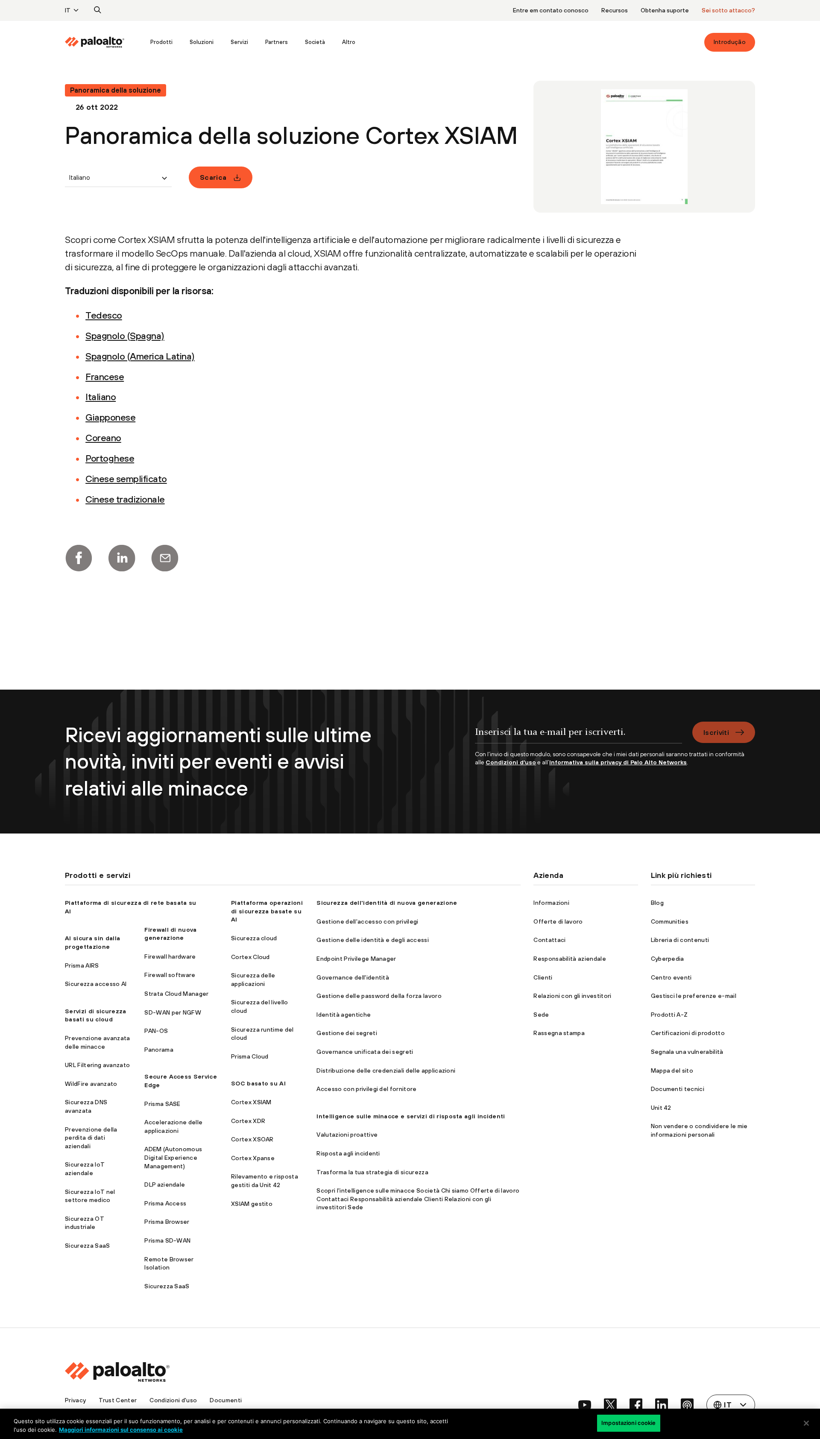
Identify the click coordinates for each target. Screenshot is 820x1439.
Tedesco (103, 315)
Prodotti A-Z (669, 1014)
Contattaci (549, 939)
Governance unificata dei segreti (364, 1051)
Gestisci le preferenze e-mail (693, 995)
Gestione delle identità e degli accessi (372, 939)
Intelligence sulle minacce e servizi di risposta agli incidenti (410, 1116)
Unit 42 (661, 1107)
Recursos (614, 10)
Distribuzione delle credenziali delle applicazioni (385, 1070)
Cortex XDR (248, 1120)
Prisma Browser (166, 1221)
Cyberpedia (667, 958)
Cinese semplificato (126, 478)
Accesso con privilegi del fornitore (366, 1088)
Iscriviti (716, 732)
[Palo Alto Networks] (95, 42)
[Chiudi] (806, 1423)
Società (315, 42)
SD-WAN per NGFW (172, 1012)
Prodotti (161, 42)
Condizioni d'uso (173, 1400)
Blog (657, 902)
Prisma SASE (162, 1103)
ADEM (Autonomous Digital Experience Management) (173, 1157)
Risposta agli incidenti (348, 1153)
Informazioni (551, 902)
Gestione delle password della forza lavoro (378, 995)
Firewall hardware (170, 956)
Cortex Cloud (250, 956)
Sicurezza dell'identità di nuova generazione (386, 902)
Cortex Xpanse (253, 1158)
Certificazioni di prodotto (688, 1033)
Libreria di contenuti (680, 939)
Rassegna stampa (559, 1033)
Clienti (542, 977)
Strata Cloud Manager (176, 993)
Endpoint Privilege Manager (356, 958)
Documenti (226, 1400)
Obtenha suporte (665, 10)
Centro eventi (671, 977)
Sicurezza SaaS (87, 1245)
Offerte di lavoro (558, 921)
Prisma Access (165, 1203)
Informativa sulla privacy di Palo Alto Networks (618, 762)
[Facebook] (78, 558)
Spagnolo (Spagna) (124, 335)
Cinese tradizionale (125, 499)
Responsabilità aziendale (569, 958)
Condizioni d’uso (511, 762)
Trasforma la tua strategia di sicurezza (372, 1172)
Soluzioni (202, 42)
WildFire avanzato (91, 1083)
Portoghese (109, 458)
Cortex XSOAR (252, 1139)
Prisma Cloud (250, 1056)
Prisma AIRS (82, 965)
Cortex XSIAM (251, 1102)
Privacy (75, 1400)
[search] (97, 10)
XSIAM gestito (251, 1203)
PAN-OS (156, 1030)
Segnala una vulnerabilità (687, 1051)
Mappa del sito (672, 1070)
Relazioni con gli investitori (572, 995)
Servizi (239, 42)
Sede (541, 1014)
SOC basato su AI (258, 1083)
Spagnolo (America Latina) (140, 356)
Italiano (100, 396)
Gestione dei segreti (346, 1033)
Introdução (730, 41)
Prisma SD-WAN (167, 1240)
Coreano (103, 437)
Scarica (213, 177)
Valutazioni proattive (347, 1134)
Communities (670, 921)
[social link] (584, 1404)
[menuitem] (103, 42)
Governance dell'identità (352, 977)
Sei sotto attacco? (728, 10)
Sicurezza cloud (254, 938)
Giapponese (110, 417)
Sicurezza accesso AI (95, 983)
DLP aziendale (164, 1184)
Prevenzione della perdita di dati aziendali (91, 1137)
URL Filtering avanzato (97, 1065)
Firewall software (169, 974)
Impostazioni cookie (628, 1422)
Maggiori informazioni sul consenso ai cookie (121, 1429)
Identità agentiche (343, 1014)
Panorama (158, 1049)
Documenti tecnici (677, 1088)
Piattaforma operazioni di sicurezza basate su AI (267, 911)
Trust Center (118, 1400)
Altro (348, 42)
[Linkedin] (121, 558)
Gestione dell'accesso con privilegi (367, 921)
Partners (276, 42)
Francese (104, 376)
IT (67, 10)
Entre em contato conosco (551, 10)
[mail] (165, 558)
